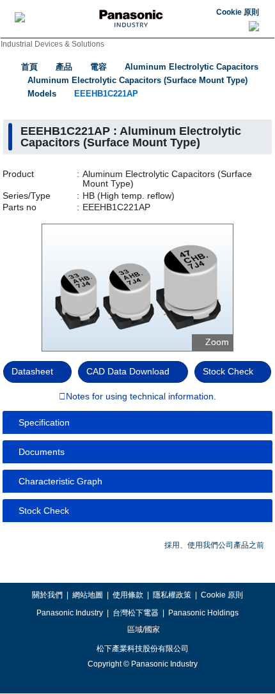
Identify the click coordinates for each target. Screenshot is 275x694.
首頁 (29, 67)
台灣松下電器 (136, 612)
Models (42, 93)
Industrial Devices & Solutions (52, 44)
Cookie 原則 (237, 12)
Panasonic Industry (69, 612)
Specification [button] (44, 422)
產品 (64, 67)
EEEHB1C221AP (106, 93)
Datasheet (32, 371)
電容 (98, 67)
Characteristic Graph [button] (60, 481)
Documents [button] (42, 451)
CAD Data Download (127, 371)
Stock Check (228, 371)
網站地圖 (87, 594)
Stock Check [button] (44, 510)
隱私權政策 (172, 594)
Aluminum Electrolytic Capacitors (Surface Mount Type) (138, 80)
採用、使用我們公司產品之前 (214, 545)
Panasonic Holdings (203, 612)
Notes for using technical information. (141, 396)
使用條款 (128, 594)
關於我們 (47, 594)
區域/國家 (142, 629)
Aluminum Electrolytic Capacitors (191, 67)
